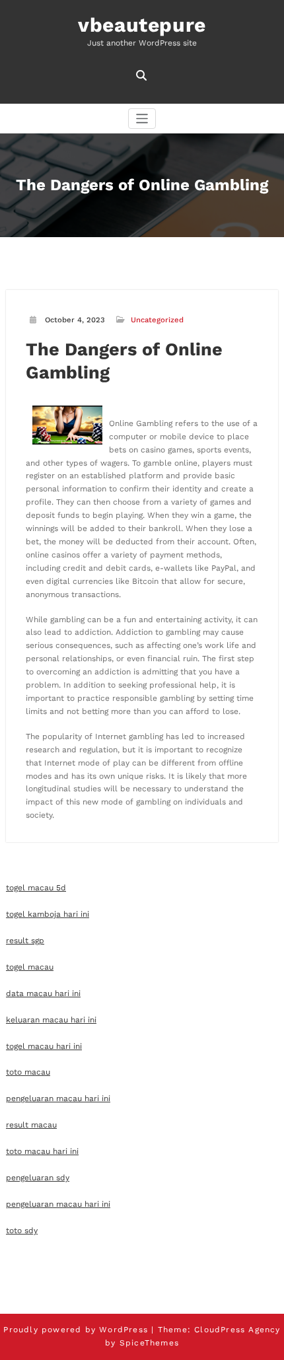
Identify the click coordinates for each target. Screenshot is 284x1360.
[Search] (142, 75)
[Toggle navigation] (142, 118)
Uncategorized (157, 320)
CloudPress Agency (237, 1329)
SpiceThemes (149, 1342)
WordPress (123, 1329)
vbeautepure (142, 24)
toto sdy (22, 1230)
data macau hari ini (43, 993)
